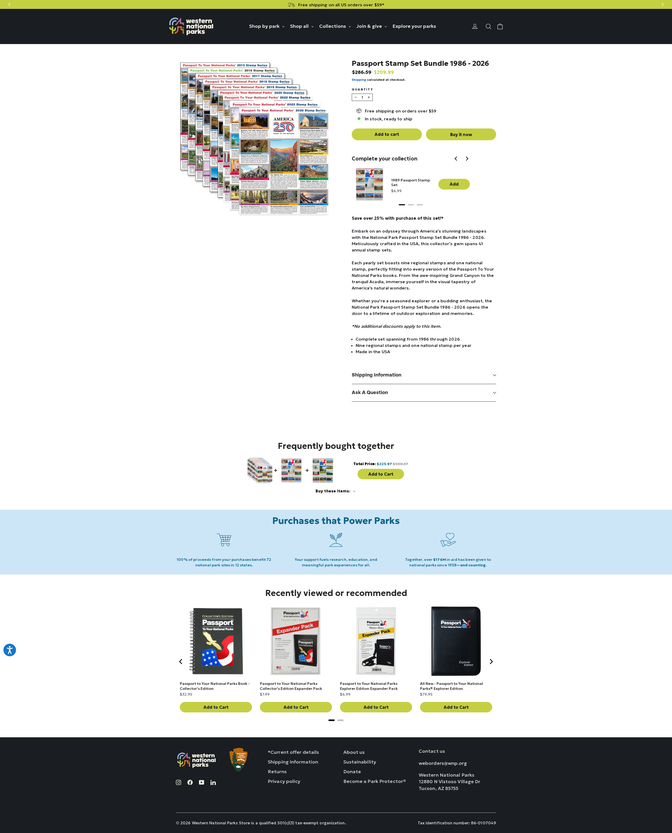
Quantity (362, 89)
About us (354, 752)
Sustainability (359, 762)
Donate (352, 771)
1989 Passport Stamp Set (410, 182)
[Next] (467, 159)
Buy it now (461, 134)
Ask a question (370, 393)
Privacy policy (284, 781)
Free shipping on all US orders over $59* (341, 4)
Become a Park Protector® (374, 781)
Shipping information (376, 375)
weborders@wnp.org (443, 763)
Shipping (359, 80)
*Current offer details (293, 752)
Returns (277, 771)
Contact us (432, 751)
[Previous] (457, 159)
